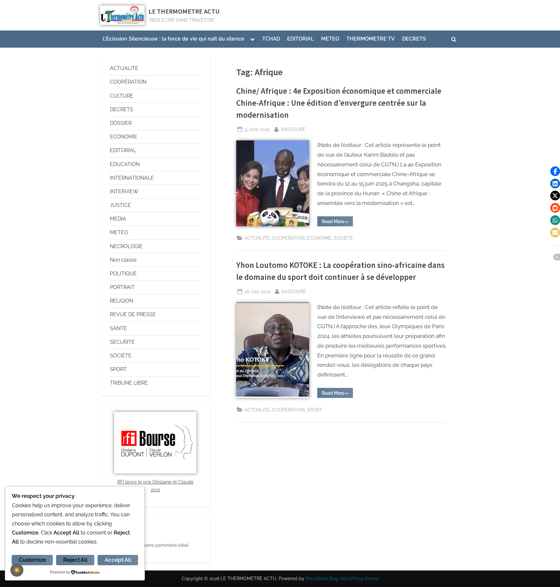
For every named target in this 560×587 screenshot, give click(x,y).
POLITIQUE (123, 273)
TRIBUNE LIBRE (129, 383)
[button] (555, 171)
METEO (330, 39)
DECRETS (414, 39)
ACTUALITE (257, 238)
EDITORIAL (300, 39)
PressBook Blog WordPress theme (342, 578)
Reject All (75, 560)
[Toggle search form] (454, 39)
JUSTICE (120, 205)
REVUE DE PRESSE (133, 314)
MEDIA (118, 219)
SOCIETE (343, 238)
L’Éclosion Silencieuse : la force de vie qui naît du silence (173, 39)
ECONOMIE (319, 238)
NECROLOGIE (126, 246)
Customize (32, 560)
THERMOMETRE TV (370, 39)
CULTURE (121, 96)
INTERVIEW (124, 191)
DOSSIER (121, 123)
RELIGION (121, 301)
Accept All (118, 560)
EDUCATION (125, 164)
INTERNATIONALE (132, 178)
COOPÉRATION (288, 238)
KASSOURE (293, 128)
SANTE (118, 328)
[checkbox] (16, 570)
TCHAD (271, 39)
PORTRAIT (122, 287)
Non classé (123, 260)
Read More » (337, 220)
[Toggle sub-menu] (252, 39)
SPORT (314, 410)
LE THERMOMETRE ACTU (184, 11)
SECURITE (122, 342)
